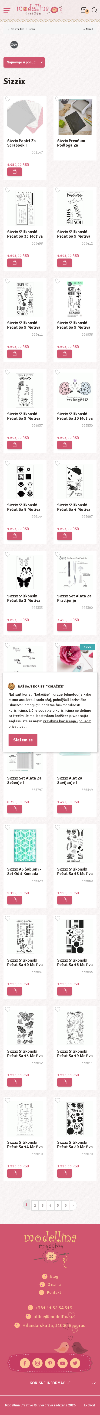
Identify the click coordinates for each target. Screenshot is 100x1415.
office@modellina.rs (54, 1317)
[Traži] (94, 10)
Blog (54, 1276)
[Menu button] (7, 10)
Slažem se (23, 740)
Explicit (89, 1405)
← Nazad (88, 29)
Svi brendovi (17, 29)
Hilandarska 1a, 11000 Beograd (54, 1325)
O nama (54, 1284)
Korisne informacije (50, 1383)
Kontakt (54, 1292)
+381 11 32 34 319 (54, 1308)
